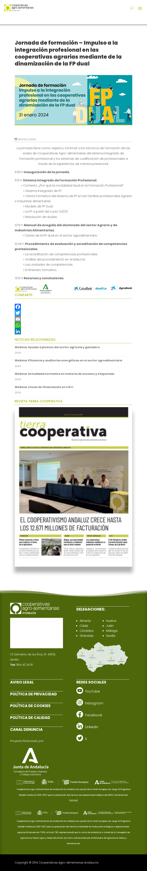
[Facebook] (73, 307)
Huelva (111, 621)
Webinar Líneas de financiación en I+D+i (44, 387)
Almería (85, 621)
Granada (86, 636)
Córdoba (86, 631)
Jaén (110, 626)
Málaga (112, 631)
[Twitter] (73, 313)
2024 (33, 139)
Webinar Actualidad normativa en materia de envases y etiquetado (64, 374)
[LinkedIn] (73, 331)
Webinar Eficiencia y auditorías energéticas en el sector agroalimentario (68, 360)
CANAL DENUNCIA (26, 729)
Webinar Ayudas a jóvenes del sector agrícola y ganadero (57, 347)
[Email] (73, 319)
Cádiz (84, 626)
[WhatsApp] (73, 325)
